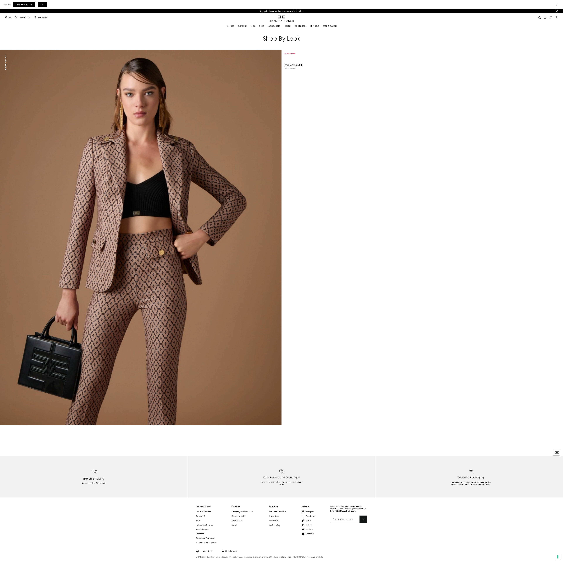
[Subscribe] (363, 519)
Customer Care (24, 17)
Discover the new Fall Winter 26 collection (281, 11)
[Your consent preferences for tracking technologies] (558, 557)
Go (42, 4)
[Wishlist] (550, 17)
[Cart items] (556, 17)
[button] (281, 11)
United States (21, 4)
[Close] (557, 4)
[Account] (545, 17)
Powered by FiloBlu (315, 557)
